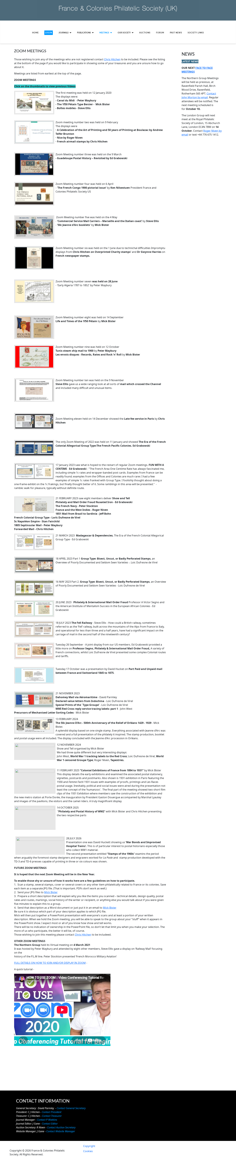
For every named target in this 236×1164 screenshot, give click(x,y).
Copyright (89, 1146)
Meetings (104, 33)
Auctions (144, 33)
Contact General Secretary (71, 1108)
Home (35, 33)
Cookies (88, 1151)
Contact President (51, 1112)
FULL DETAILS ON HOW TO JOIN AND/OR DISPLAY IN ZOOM (50, 963)
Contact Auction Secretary (61, 1127)
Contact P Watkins (47, 1119)
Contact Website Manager (60, 1131)
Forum (160, 33)
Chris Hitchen (112, 59)
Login (48, 33)
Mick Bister (51, 892)
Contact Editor (50, 1123)
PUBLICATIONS (84, 33)
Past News (176, 33)
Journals (64, 33)
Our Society (124, 33)
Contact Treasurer (52, 1116)
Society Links (196, 33)
